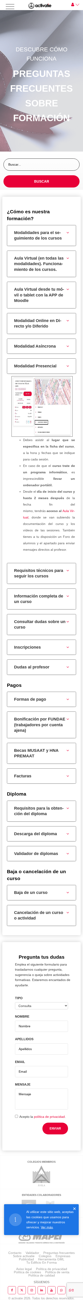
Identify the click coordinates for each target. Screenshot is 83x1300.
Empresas (63, 1256)
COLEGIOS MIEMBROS (41, 1161)
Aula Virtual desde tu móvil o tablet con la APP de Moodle (39, 295)
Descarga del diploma (35, 834)
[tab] (41, 235)
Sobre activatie (24, 1256)
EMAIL (20, 1062)
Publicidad (26, 1259)
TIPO (19, 998)
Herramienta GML (51, 1259)
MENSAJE (22, 1084)
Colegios (45, 1256)
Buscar (41, 181)
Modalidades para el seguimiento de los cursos (38, 235)
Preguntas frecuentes (59, 1253)
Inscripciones (27, 647)
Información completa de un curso (38, 599)
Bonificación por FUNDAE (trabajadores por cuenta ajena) (39, 725)
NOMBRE (22, 1016)
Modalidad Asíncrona (35, 346)
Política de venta (57, 1272)
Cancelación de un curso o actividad (38, 915)
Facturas (22, 776)
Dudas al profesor (31, 667)
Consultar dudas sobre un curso (39, 624)
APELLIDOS (24, 1039)
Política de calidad (41, 1275)
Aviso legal (24, 1269)
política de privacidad (49, 1116)
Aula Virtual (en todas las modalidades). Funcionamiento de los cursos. (39, 264)
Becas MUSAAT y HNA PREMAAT (36, 753)
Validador (32, 1253)
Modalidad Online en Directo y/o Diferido (37, 323)
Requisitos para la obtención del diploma (39, 811)
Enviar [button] (55, 1128)
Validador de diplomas (36, 853)
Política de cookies (27, 1272)
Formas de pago (30, 699)
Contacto (14, 1253)
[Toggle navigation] (10, 6)
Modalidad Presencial (35, 366)
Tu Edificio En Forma (41, 1262)
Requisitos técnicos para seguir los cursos (38, 573)
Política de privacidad (51, 1269)
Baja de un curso (30, 892)
